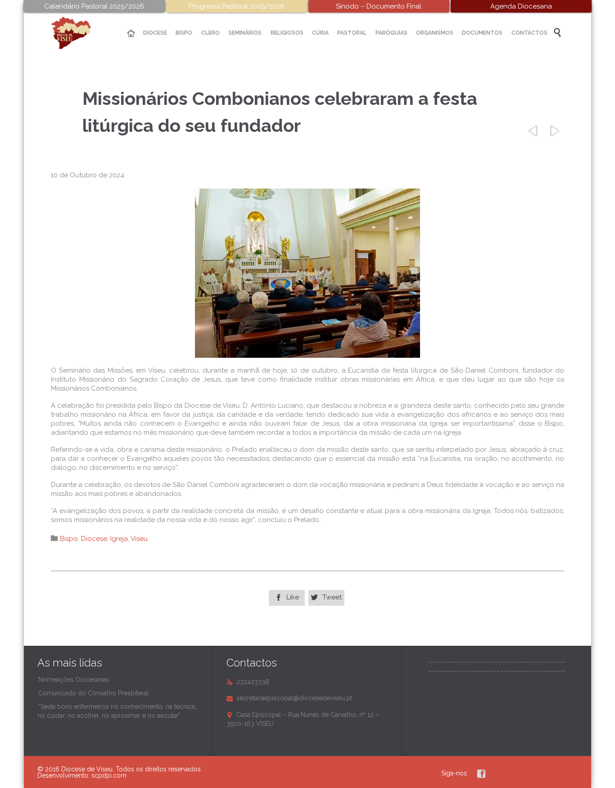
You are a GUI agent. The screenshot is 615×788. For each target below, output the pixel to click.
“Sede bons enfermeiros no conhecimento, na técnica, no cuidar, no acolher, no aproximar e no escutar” (116, 711)
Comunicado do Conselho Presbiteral (93, 693)
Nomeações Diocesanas (73, 679)
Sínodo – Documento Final (378, 6)
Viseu (139, 539)
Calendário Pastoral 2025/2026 (94, 6)
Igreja (119, 539)
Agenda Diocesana (521, 6)
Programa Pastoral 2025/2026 (237, 6)
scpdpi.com (109, 775)
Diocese (94, 539)
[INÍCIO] (131, 33)
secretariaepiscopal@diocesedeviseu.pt (289, 698)
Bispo (69, 539)
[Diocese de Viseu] (78, 33)
